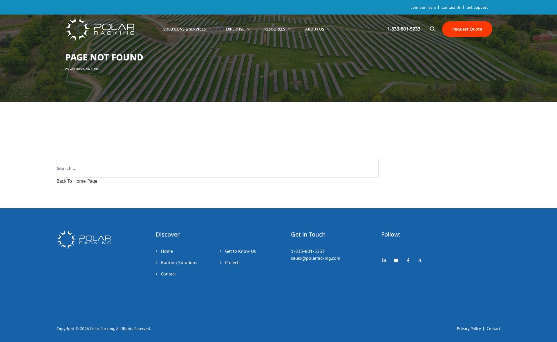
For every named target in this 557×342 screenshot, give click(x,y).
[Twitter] (420, 260)
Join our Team (423, 7)
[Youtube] (396, 260)
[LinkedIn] (384, 260)
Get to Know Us (240, 251)
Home (167, 251)
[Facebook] (408, 260)
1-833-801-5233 (308, 251)
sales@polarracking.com (315, 258)
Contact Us (451, 7)
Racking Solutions (179, 262)
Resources (274, 29)
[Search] (432, 29)
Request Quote (467, 29)
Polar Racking (102, 328)
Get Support (477, 7)
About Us (314, 29)
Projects (232, 262)
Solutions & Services (184, 29)
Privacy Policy (469, 328)
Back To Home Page (77, 181)
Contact (168, 274)
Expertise (235, 29)
